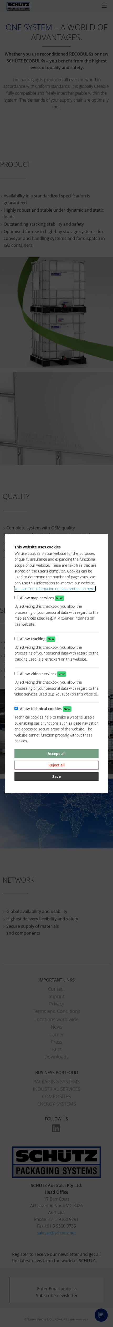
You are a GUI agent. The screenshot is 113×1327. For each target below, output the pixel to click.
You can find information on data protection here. (54, 588)
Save (56, 776)
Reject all (56, 764)
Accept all (56, 753)
